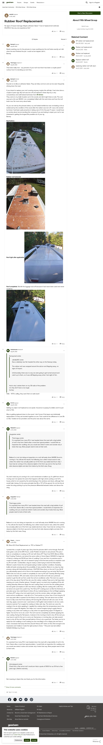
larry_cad (87, 43)
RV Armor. (40, 95)
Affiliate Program (19, 709)
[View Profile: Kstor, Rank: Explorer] (73, 48)
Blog (76, 728)
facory (86, 62)
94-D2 (12, 403)
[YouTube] (20, 699)
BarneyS (12, 44)
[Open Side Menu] (3, 2)
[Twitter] (15, 699)
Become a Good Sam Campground (25, 712)
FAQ (8, 716)
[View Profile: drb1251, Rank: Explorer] (7, 15)
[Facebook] (10, 699)
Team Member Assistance (78, 730)
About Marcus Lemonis (21, 719)
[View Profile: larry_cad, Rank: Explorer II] (73, 42)
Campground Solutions (43, 719)
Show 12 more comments (13, 687)
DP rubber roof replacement (85, 41)
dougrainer (13, 496)
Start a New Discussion (85, 13)
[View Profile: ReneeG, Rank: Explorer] (8, 658)
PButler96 (13, 428)
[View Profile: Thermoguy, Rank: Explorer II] (8, 63)
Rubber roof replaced (83, 53)
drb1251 (11, 14)
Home (8, 706)
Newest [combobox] (64, 39)
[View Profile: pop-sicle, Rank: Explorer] (73, 67)
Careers (82, 728)
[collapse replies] (3, 44)
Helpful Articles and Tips (66, 706)
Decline (27, 740)
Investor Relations (46, 730)
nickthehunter (14, 349)
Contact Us (10, 712)
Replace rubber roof (82, 59)
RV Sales (39, 706)
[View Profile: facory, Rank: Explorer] (73, 60)
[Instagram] (26, 699)
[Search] (87, 2)
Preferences (18, 740)
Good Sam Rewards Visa (22, 716)
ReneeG (12, 657)
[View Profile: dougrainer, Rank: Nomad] (8, 497)
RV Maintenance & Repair (44, 712)
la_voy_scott (87, 55)
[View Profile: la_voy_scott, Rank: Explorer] (73, 54)
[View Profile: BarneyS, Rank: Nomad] (8, 45)
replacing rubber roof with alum (86, 66)
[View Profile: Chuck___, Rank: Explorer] (8, 541)
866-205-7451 (91, 716)
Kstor (85, 49)
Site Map (9, 719)
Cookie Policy (17, 734)
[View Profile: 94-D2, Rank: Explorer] (8, 404)
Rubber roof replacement (84, 47)
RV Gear (39, 709)
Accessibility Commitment (64, 730)
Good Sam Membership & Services (47, 716)
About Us (9, 709)
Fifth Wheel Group (20, 7)
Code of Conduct (20, 706)
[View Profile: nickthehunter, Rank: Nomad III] (8, 350)
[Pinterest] (31, 699)
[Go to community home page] (10, 2)
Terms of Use (55, 730)
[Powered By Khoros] (97, 741)
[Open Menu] (99, 7)
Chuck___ (13, 540)
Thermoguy (13, 62)
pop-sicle (86, 68)
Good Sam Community (8, 7)
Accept (34, 740)
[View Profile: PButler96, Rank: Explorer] (8, 429)
